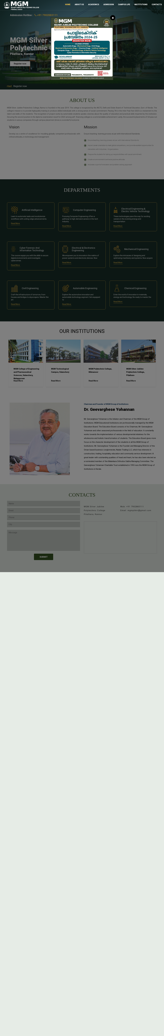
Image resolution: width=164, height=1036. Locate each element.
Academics (93, 4)
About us (79, 4)
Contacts (157, 4)
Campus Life (124, 4)
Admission (108, 4)
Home (67, 4)
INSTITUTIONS (140, 4)
